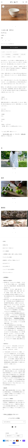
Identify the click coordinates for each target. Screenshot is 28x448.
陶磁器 (8, 56)
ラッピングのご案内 (7, 257)
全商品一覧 (5, 245)
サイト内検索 (6, 251)
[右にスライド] (15, 26)
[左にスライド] (12, 26)
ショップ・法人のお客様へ (9, 269)
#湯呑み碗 (23, 134)
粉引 (3, 56)
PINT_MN (12, 445)
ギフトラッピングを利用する (7, 43)
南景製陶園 (15, 54)
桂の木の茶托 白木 (7, 134)
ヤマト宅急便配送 (6, 54)
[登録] (23, 421)
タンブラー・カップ (11, 51)
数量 (2, 37)
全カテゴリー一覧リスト (8, 248)
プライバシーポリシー (8, 272)
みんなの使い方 (6, 266)
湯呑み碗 (23, 54)
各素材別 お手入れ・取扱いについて (11, 260)
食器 (19, 56)
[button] (1, 2)
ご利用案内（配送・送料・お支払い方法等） (13, 254)
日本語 (18, 435)
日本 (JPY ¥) (9, 435)
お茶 (3, 51)
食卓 (14, 56)
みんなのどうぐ (6, 263)
